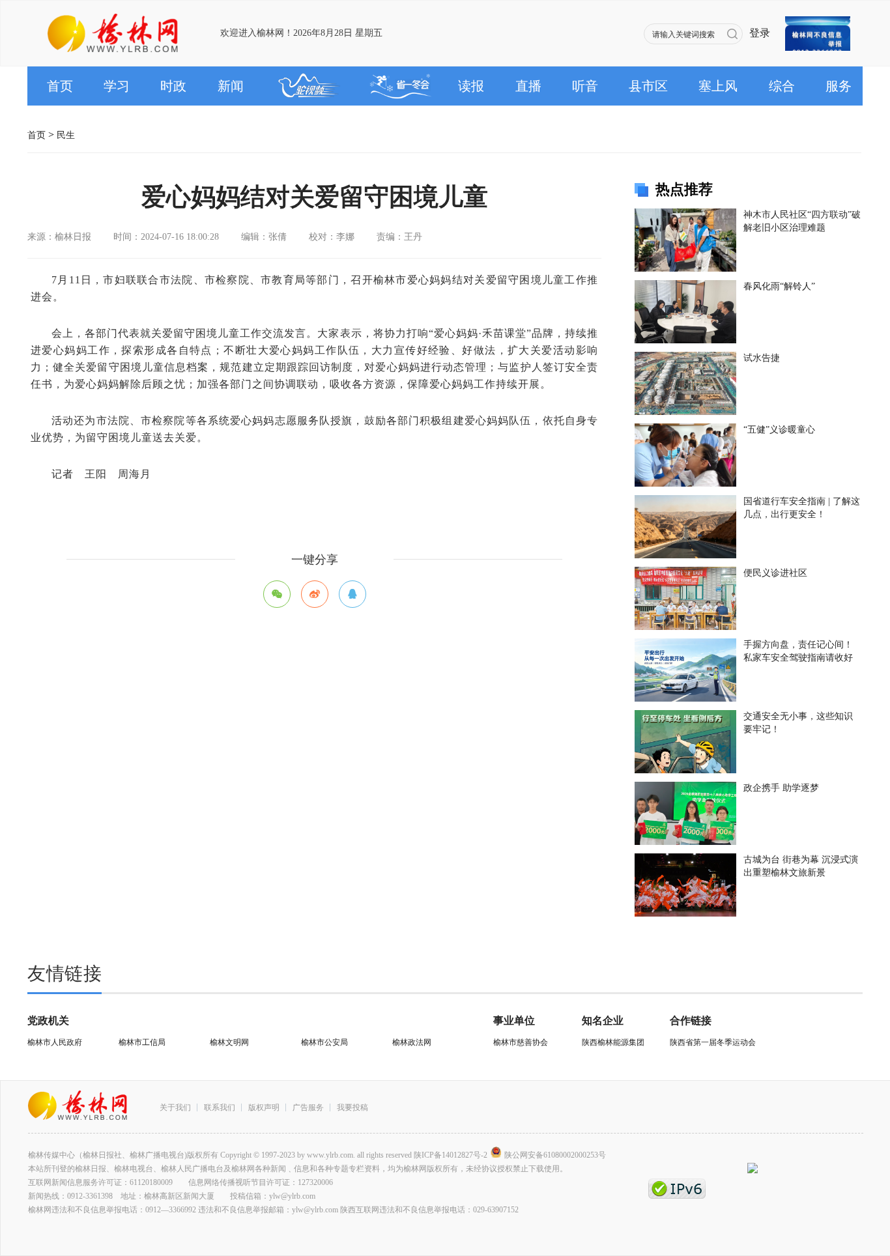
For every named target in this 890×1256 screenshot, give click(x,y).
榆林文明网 (229, 1042)
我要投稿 (352, 1107)
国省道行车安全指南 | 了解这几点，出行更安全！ (801, 507)
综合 (782, 86)
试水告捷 (761, 358)
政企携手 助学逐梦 (781, 788)
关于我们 (175, 1107)
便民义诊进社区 (775, 573)
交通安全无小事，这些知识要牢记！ (798, 722)
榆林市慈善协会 (520, 1042)
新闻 (231, 86)
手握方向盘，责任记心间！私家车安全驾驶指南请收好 (798, 651)
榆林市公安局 (324, 1042)
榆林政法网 (411, 1042)
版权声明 (264, 1107)
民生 (66, 131)
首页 (60, 86)
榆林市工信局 (142, 1042)
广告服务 (308, 1107)
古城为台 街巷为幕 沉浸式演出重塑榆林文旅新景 (800, 866)
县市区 (648, 86)
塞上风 (718, 86)
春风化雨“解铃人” (779, 286)
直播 (528, 86)
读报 (471, 86)
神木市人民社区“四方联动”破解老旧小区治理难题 (802, 221)
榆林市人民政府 (54, 1042)
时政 (173, 86)
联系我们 (219, 1107)
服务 (838, 86)
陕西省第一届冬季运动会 (713, 1042)
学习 (117, 86)
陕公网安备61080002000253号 (555, 1155)
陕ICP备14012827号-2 (450, 1155)
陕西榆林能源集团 (613, 1042)
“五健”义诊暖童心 (779, 430)
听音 (585, 86)
